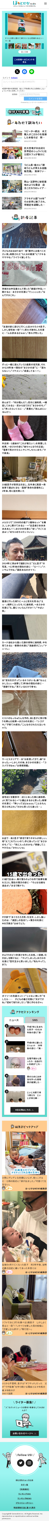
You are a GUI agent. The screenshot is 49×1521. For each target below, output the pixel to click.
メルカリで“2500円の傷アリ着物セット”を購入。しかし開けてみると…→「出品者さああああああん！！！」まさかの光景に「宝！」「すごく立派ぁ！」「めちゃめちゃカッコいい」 (24, 527)
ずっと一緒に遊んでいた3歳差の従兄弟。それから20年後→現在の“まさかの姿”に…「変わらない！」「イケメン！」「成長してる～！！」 (24, 367)
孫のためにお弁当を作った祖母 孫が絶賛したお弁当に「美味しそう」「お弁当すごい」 (35, 1083)
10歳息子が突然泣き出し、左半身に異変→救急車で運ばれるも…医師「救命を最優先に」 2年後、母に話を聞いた (24, 487)
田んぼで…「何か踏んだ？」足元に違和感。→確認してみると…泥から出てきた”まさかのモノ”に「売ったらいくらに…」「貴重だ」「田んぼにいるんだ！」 (24, 407)
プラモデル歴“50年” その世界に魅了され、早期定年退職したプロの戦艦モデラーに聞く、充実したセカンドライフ (35, 206)
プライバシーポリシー (24, 1503)
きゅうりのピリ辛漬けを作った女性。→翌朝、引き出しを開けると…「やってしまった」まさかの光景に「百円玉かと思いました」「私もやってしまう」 (24, 959)
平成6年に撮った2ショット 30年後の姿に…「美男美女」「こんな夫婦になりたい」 (35, 1048)
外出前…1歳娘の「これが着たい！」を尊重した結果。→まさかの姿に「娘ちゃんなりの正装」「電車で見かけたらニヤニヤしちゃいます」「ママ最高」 (24, 448)
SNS (35, 1020)
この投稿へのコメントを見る (24, 60)
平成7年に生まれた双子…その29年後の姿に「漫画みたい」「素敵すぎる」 (35, 1032)
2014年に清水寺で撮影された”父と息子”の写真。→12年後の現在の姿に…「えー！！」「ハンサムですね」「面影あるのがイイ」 (23, 566)
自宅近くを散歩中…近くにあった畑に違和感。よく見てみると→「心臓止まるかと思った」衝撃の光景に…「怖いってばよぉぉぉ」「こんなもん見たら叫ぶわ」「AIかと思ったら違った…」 (24, 801)
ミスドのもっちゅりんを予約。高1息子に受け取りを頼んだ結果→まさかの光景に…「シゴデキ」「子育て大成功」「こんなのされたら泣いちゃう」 (24, 722)
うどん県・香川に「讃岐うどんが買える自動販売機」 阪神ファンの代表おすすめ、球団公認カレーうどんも (35, 171)
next (43, 24)
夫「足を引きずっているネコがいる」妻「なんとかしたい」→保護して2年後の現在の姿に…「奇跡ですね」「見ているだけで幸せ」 (24, 683)
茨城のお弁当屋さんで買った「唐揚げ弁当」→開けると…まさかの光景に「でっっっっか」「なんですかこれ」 (24, 292)
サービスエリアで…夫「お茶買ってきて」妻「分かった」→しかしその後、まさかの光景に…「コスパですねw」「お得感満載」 (24, 762)
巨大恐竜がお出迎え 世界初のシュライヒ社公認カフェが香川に (35, 151)
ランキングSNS (24, 1494)
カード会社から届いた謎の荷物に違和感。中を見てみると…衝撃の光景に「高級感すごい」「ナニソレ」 (24, 645)
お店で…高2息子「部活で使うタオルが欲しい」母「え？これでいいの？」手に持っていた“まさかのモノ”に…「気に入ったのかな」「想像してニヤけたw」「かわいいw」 (24, 842)
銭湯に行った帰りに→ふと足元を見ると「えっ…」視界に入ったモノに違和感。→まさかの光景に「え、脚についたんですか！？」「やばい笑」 (23, 606)
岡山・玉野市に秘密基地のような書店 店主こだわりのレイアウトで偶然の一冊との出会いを (35, 188)
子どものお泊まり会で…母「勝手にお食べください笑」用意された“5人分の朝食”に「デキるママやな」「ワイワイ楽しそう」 (24, 254)
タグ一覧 (24, 1484)
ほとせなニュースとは (24, 1480)
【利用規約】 (24, 1489)
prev (6, 24)
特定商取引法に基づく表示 (24, 1507)
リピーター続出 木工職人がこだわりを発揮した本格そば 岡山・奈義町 (35, 135)
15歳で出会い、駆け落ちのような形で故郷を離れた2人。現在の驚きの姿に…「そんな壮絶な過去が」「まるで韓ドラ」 (24, 882)
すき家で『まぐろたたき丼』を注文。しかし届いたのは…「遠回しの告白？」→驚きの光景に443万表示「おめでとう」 (24, 920)
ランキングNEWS (24, 1498)
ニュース (14, 1020)
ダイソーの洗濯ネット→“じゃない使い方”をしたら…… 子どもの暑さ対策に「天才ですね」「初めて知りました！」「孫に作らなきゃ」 (23, 999)
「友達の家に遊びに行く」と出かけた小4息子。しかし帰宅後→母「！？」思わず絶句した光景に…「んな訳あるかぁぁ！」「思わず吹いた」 (24, 330)
